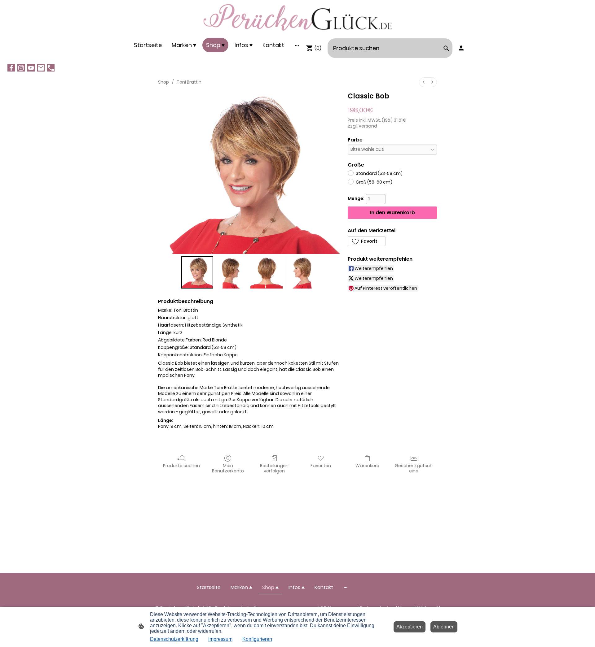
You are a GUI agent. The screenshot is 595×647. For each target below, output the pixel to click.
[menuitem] (423, 82)
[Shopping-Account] (461, 48)
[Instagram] (21, 68)
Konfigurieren (257, 639)
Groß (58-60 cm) (374, 182)
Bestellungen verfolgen (274, 468)
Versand (368, 126)
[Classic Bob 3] (301, 272)
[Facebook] (11, 68)
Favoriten (321, 465)
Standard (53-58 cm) (379, 173)
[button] (367, 241)
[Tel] (51, 68)
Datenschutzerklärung (174, 639)
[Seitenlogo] (297, 17)
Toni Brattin (189, 82)
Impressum (220, 639)
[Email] (41, 68)
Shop (163, 82)
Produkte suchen (181, 465)
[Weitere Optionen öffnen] (296, 45)
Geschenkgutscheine (414, 468)
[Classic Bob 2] (266, 272)
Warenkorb (367, 465)
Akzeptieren (409, 626)
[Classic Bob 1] (232, 272)
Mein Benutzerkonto (228, 468)
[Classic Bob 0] (197, 272)
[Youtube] (31, 68)
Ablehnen (444, 626)
